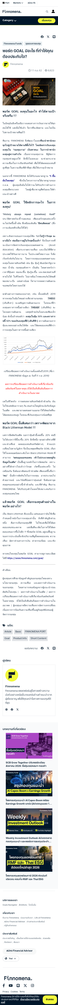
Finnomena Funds (13, 44)
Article (8, 632)
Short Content (38, 638)
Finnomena (12, 686)
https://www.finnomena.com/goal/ (25, 558)
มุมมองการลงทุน (33, 44)
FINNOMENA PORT (35, 632)
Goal (7, 638)
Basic (18, 632)
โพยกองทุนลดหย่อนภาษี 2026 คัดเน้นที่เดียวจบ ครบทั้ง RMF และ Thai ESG (26, 878)
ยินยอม (50, 999)
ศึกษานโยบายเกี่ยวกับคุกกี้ (20, 1001)
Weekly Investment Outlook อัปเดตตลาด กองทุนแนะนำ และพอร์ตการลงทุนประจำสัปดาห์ (29, 840)
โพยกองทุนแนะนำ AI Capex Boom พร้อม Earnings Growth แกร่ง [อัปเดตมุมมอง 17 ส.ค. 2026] (28, 802)
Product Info (20, 638)
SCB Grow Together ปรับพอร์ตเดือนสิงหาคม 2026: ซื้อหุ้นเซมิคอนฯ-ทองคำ (26, 764)
